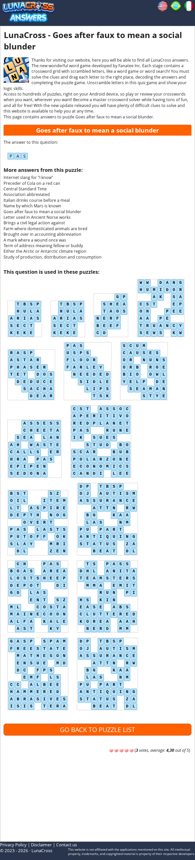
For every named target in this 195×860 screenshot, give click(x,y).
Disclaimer (41, 845)
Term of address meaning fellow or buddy (43, 245)
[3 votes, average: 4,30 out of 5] (111, 751)
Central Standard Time (25, 189)
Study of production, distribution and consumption (53, 257)
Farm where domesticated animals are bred (45, 228)
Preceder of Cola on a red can (32, 183)
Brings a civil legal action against (34, 223)
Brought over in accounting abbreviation (42, 234)
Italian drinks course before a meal (37, 200)
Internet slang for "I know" (28, 177)
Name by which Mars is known (32, 206)
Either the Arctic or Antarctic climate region (45, 251)
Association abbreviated (27, 194)
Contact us (66, 845)
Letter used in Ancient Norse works (37, 217)
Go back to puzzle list (97, 729)
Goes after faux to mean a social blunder (42, 211)
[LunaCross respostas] (176, 5)
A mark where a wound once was (35, 240)
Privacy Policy (13, 845)
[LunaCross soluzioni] (189, 5)
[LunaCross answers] (162, 5)
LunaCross (41, 850)
